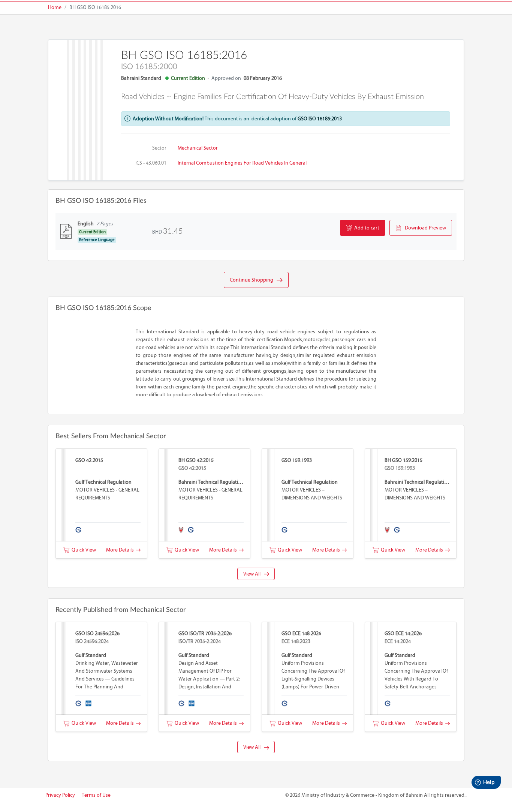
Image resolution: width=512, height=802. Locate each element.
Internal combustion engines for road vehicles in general (242, 163)
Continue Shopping (253, 280)
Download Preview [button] (423, 228)
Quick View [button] (82, 550)
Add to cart (365, 228)
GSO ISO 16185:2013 (320, 118)
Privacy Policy (60, 795)
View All (253, 574)
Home (54, 7)
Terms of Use (96, 795)
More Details (121, 550)
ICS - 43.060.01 (150, 163)
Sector (159, 148)
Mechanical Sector (198, 148)
